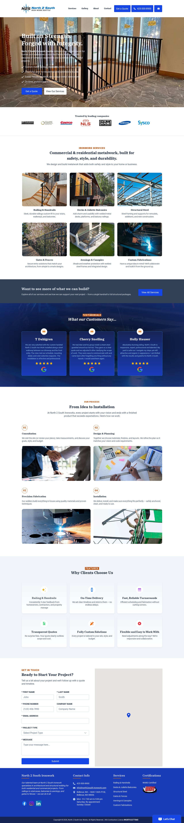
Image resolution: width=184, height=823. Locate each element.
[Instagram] (31, 803)
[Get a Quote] (158, 8)
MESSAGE (27, 740)
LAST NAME (63, 692)
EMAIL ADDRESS (30, 716)
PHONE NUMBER (30, 704)
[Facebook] (24, 803)
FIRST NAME (28, 692)
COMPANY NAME (64, 704)
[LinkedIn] (38, 803)
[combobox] (55, 733)
